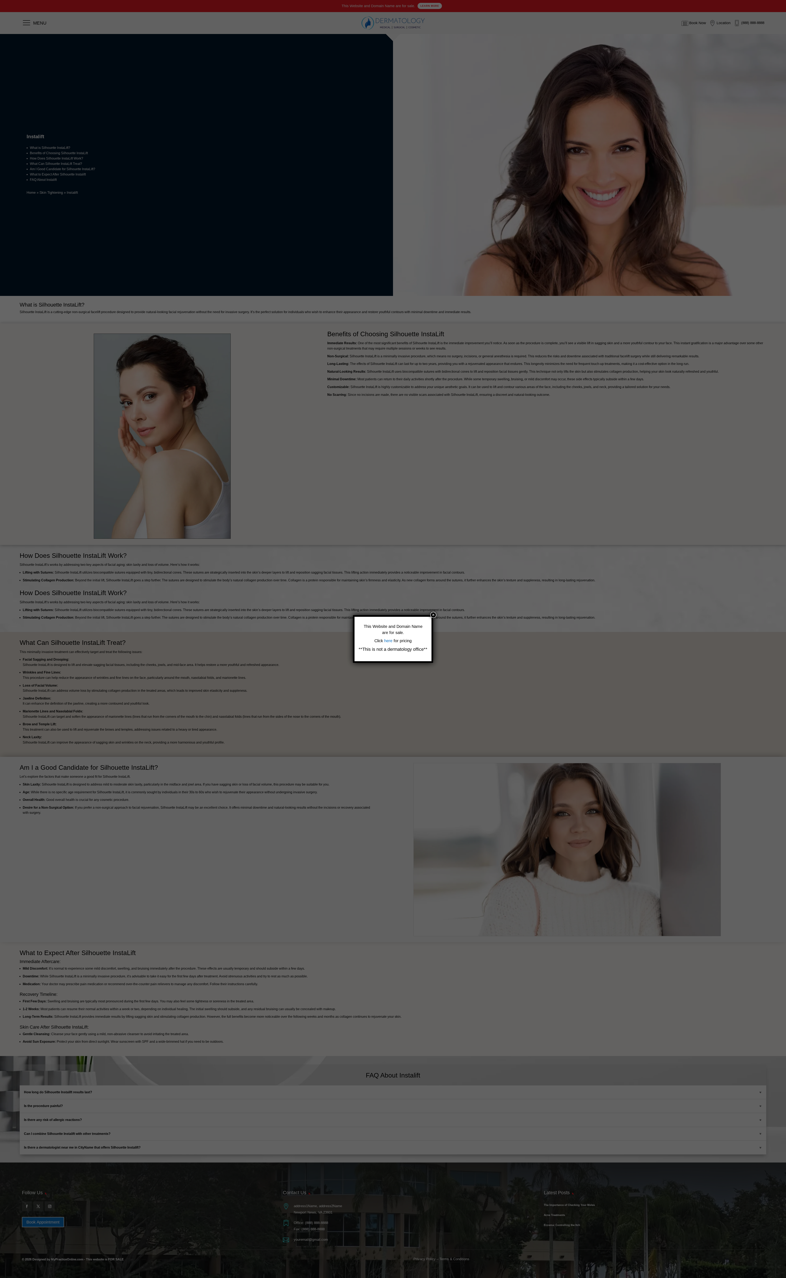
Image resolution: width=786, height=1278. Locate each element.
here (389, 640)
